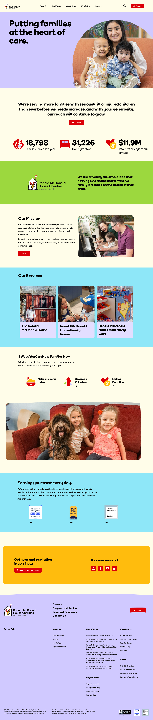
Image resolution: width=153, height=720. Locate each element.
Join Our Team (57, 643)
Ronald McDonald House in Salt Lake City (99, 636)
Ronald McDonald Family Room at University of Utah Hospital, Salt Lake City (101, 640)
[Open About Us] (48, 6)
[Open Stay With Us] (62, 6)
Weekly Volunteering (93, 688)
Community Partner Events (129, 677)
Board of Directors (58, 636)
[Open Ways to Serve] (77, 6)
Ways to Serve (92, 677)
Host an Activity (91, 695)
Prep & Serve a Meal (92, 684)
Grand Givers (124, 650)
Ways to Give (126, 629)
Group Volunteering (92, 691)
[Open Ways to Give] (91, 6)
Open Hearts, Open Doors (128, 639)
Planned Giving (125, 647)
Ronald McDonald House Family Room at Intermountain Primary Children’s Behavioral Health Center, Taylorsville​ (100, 661)
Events (123, 660)
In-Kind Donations (126, 636)
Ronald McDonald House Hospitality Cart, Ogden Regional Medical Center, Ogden (99, 667)
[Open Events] (101, 6)
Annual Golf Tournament (128, 670)
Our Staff (55, 639)
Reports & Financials (59, 647)
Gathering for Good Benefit (128, 673)
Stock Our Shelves (126, 643)
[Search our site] (124, 5)
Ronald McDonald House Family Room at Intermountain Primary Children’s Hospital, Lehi (101, 654)
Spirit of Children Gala (127, 666)
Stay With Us (92, 629)
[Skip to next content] (76, 83)
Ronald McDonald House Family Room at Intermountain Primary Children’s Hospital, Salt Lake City (101, 647)
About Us (57, 629)
